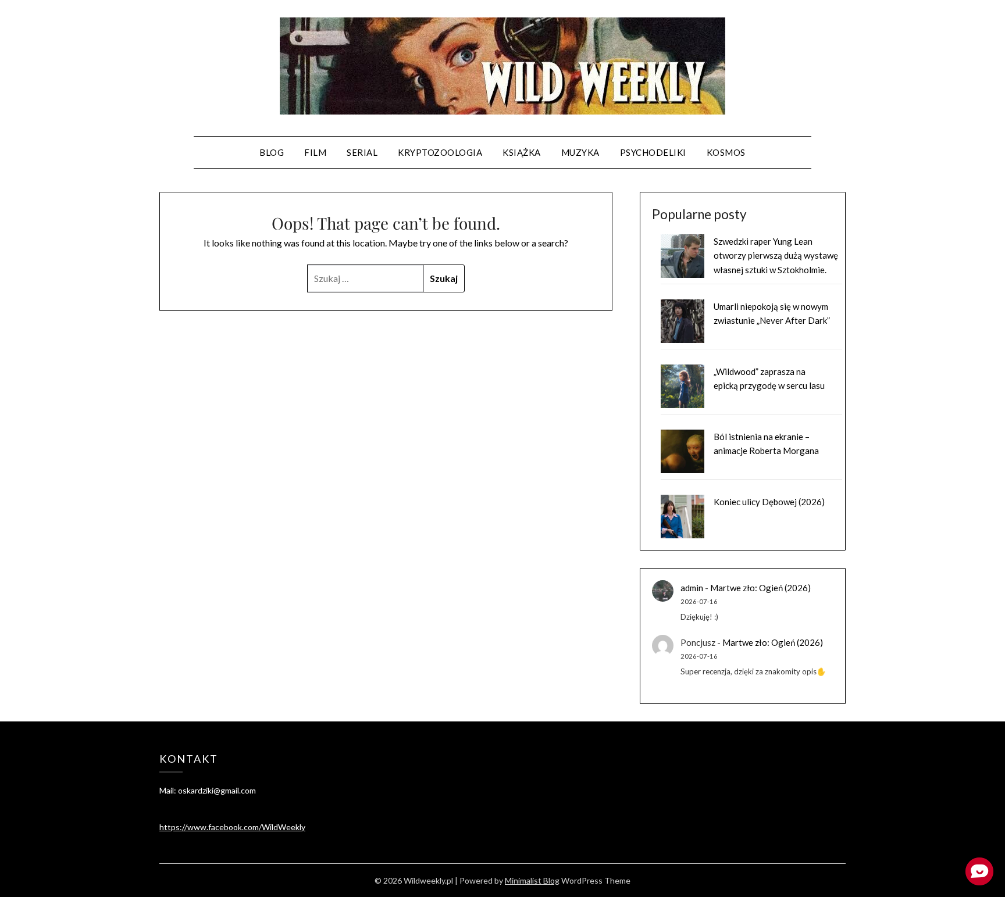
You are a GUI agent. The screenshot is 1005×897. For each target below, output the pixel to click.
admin (691, 587)
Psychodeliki (653, 152)
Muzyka (580, 152)
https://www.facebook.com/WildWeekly (232, 827)
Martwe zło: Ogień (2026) (760, 587)
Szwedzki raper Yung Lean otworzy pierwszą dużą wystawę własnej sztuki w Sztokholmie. (776, 255)
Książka (521, 152)
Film (315, 152)
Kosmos (726, 152)
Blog (271, 152)
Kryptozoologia (440, 152)
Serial (362, 152)
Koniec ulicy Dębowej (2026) (769, 501)
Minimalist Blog (532, 880)
